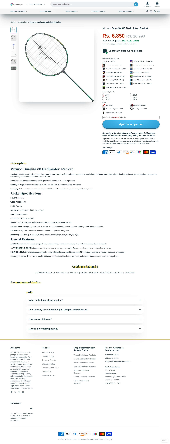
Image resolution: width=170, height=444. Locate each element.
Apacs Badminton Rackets (84, 366)
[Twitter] (151, 11)
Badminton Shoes (125, 11)
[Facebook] (147, 11)
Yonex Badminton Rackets (84, 355)
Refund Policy (48, 352)
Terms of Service (49, 360)
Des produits (22, 22)
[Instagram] (155, 11)
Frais (113, 44)
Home (12, 22)
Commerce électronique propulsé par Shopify (95, 439)
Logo (16, 4)
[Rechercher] (136, 4)
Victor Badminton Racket (83, 363)
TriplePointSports (70, 439)
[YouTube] (158, 11)
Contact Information (50, 368)
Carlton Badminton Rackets (81, 382)
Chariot (157, 4)
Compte (147, 4)
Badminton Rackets (17, 11)
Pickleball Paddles (97, 11)
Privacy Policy (48, 356)
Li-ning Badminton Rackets (84, 359)
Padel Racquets (70, 11)
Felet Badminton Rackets (84, 377)
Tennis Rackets (45, 11)
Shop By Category (36, 4)
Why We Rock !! (49, 375)
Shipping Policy (48, 364)
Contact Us (46, 371)
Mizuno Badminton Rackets (81, 371)
